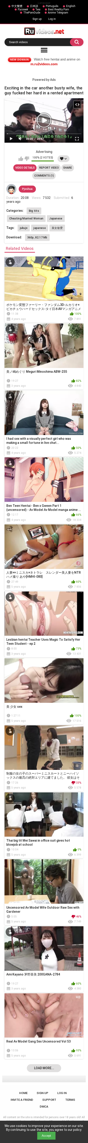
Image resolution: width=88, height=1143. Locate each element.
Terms (70, 1099)
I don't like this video (26, 158)
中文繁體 (17, 6)
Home (23, 1093)
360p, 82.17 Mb (37, 237)
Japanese (55, 218)
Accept (46, 1135)
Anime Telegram (58, 12)
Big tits (34, 210)
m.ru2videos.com (44, 64)
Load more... (44, 1068)
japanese (39, 228)
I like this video (21, 158)
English (70, 6)
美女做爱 (57, 228)
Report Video (49, 167)
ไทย (38, 9)
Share (67, 167)
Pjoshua (27, 189)
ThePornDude (31, 12)
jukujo (24, 228)
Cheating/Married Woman (26, 218)
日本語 (34, 6)
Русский (23, 9)
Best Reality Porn (58, 9)
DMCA (44, 1106)
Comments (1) (44, 175)
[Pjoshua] (11, 189)
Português (52, 6)
